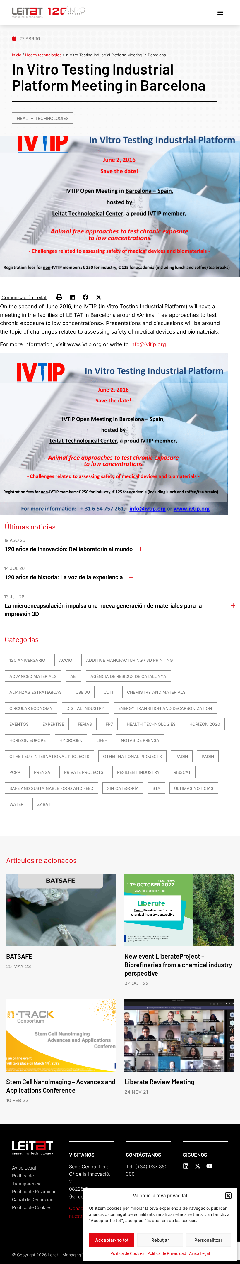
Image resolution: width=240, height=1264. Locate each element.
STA (156, 788)
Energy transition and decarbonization (165, 708)
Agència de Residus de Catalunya (128, 676)
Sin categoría (123, 788)
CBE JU (83, 692)
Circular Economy (31, 708)
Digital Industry (85, 708)
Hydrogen (71, 740)
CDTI (108, 692)
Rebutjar (160, 1240)
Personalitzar (208, 1240)
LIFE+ (101, 740)
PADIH (182, 756)
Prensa (42, 772)
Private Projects (83, 772)
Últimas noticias (193, 788)
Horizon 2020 (204, 724)
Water (16, 804)
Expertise (53, 724)
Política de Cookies (127, 1253)
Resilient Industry (138, 772)
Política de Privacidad (166, 1253)
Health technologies (43, 55)
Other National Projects (132, 756)
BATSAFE (19, 956)
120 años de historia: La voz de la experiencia (64, 577)
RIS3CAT (182, 772)
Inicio (16, 55)
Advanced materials (32, 676)
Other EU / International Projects (49, 756)
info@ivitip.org (148, 344)
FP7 (109, 724)
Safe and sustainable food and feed (51, 788)
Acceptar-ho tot (111, 1240)
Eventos (19, 724)
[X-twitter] (197, 1166)
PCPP (14, 772)
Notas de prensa (140, 740)
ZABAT (44, 804)
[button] (228, 1196)
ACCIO (65, 660)
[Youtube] (209, 1166)
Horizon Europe (27, 740)
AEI (73, 676)
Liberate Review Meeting (159, 1081)
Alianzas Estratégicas (35, 692)
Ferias (85, 724)
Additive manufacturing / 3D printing (129, 660)
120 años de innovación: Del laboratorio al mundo (69, 549)
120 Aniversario (27, 660)
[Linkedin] (186, 1166)
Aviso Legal (199, 1253)
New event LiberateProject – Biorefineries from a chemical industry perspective (178, 964)
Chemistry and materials (156, 692)
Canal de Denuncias (32, 1199)
